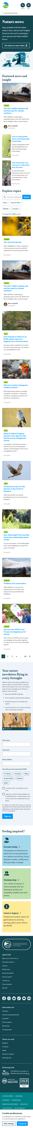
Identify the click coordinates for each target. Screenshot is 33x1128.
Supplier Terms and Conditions (10, 1104)
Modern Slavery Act (7, 1108)
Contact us (6, 980)
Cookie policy (18, 1095)
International (6, 1058)
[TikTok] (19, 998)
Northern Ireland (8, 1054)
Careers (4, 966)
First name (6, 740)
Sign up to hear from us (10, 958)
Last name (5, 750)
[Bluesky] (14, 998)
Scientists (5, 1018)
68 (25, 656)
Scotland (5, 1047)
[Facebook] (4, 998)
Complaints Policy (16, 1100)
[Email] (29, 998)
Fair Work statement (19, 1108)
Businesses (6, 1026)
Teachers (5, 1011)
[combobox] (5, 202)
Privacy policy (5, 1100)
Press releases (7, 984)
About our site (23, 1104)
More (27, 1073)
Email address (7, 759)
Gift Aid (4, 988)
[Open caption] (29, 728)
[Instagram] (9, 998)
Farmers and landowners (10, 1015)
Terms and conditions (7, 1095)
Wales (4, 1050)
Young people (7, 1029)
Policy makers (7, 1022)
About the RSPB (7, 973)
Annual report (7, 977)
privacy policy (11, 811)
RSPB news (6, 969)
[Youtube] (24, 998)
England (5, 1043)
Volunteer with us (8, 962)
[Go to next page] (30, 656)
